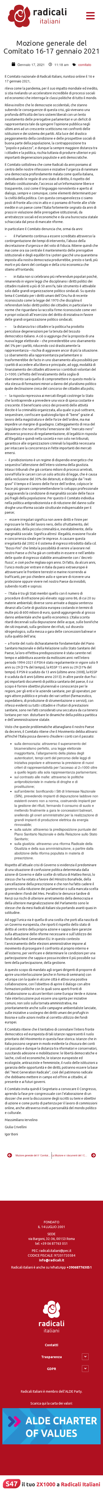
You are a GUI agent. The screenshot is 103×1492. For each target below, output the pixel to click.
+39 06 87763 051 (54, 1243)
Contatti (51, 1345)
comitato (84, 64)
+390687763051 (79, 1267)
